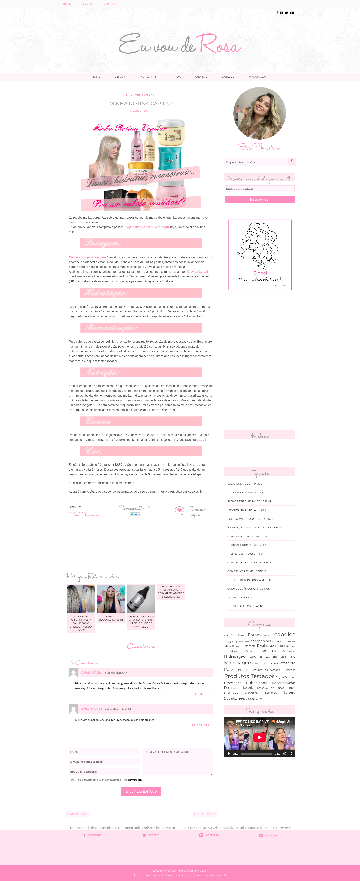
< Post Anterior (77, 814)
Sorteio (289, 692)
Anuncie (201, 76)
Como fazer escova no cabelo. (249, 562)
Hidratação (235, 656)
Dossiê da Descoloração (245, 606)
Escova (248, 651)
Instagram (148, 76)
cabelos (150, 111)
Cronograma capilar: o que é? (248, 510)
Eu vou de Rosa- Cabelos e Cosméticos (154, 874)
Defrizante (249, 645)
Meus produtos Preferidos (246, 492)
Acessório (229, 635)
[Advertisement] (180, 19)
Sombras (271, 692)
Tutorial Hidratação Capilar (247, 545)
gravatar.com (135, 779)
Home (67, 3)
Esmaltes (268, 650)
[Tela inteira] (290, 754)
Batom (254, 635)
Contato (110, 3)
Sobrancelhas (251, 693)
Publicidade (256, 683)
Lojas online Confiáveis (244, 483)
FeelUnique (289, 651)
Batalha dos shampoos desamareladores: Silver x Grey (171, 591)
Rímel (291, 687)
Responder (200, 693)
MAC (292, 657)
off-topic (287, 663)
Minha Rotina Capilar (141, 103)
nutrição (271, 663)
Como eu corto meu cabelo (246, 571)
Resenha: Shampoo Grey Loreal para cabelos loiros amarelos (141, 621)
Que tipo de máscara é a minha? (249, 580)
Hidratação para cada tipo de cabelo (254, 527)
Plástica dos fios (239, 597)
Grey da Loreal (197, 271)
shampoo (231, 692)
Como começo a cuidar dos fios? (250, 518)
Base (241, 635)
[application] (259, 737)
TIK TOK (175, 76)
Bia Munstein (84, 514)
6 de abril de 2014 (116, 672)
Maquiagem (257, 76)
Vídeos (251, 699)
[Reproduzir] (229, 754)
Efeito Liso (282, 645)
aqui (202, 439)
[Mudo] (284, 754)
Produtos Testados (249, 676)
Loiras (271, 656)
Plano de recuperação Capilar (249, 501)
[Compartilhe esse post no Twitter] (135, 514)
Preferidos (289, 669)
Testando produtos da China (111, 618)
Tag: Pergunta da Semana (245, 553)
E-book (119, 76)
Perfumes (242, 669)
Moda (258, 663)
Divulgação (265, 645)
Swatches (234, 698)
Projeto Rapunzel (285, 677)
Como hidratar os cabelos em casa (252, 536)
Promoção (233, 683)
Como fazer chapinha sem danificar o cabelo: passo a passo (81, 623)
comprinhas (261, 641)
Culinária (236, 646)
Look (283, 657)
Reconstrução (283, 683)
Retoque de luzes (270, 687)
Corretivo (277, 641)
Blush (267, 635)
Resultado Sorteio (239, 687)
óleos (259, 699)
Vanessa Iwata (168, 870)
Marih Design (200, 870)
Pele (228, 669)
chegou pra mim (236, 641)
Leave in (256, 657)
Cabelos (227, 76)
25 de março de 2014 (118, 709)
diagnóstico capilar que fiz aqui (146, 227)
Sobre (88, 3)
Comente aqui (196, 511)
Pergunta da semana (265, 669)
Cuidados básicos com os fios (248, 588)
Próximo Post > (204, 814)
